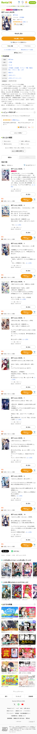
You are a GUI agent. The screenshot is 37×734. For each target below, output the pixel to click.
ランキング (18, 696)
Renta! (3, 555)
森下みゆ (15, 15)
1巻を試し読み (18, 33)
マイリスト (28, 46)
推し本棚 (10, 46)
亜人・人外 (21, 70)
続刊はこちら (18, 52)
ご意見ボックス (18, 710)
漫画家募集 (9, 718)
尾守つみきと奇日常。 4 (18, 282)
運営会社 (28, 718)
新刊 (6, 696)
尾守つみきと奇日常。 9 (18, 476)
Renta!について (10, 708)
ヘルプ (17, 708)
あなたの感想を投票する (18, 151)
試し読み (28, 194)
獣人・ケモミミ (13, 70)
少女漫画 (16, 68)
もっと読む (18, 225)
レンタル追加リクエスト (10, 49)
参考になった (23, 127)
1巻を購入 (18, 38)
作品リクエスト (10, 710)
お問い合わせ (27, 708)
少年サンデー (12, 75)
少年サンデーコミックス (15, 78)
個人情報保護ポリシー (25, 713)
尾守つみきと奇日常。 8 (18, 438)
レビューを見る (18, 133)
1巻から (3, 165)
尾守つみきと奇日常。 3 (18, 243)
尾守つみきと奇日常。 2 (18, 205)
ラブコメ (22, 68)
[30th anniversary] (10, 2)
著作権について (22, 715)
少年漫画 (21, 17)
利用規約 (17, 713)
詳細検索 (31, 696)
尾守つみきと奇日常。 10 (18, 514)
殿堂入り (11, 72)
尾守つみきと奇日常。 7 (18, 398)
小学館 (10, 62)
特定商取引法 (14, 715)
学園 (27, 68)
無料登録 (33, 2)
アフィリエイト (10, 713)
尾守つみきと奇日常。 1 (18, 169)
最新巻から (10, 165)
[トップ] (5, 2)
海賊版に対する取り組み (19, 718)
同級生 (31, 68)
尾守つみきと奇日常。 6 (18, 358)
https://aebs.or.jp (12, 731)
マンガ (10, 65)
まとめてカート (30, 165)
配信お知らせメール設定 (27, 49)
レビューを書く (19, 24)
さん (15, 120)
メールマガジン (26, 710)
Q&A (21, 708)
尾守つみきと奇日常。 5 (18, 318)
